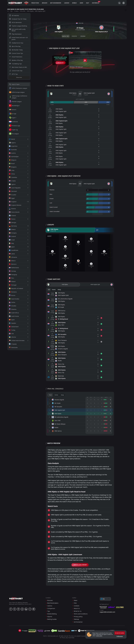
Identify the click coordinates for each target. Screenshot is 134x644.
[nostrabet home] (16, 598)
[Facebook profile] (10, 609)
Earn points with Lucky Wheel (18, 30)
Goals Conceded (54, 211)
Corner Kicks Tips (17, 71)
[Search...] (119, 2)
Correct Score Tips (17, 53)
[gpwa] (32, 630)
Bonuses (44, 3)
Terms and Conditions (81, 614)
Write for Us (77, 611)
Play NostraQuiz (17, 34)
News (81, 3)
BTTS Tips (15, 74)
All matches (15, 15)
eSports (49, 616)
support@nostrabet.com (107, 612)
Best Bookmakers (55, 3)
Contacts (76, 606)
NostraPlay (95, 3)
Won (51, 194)
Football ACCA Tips (17, 43)
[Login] (123, 3)
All (49, 289)
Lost (51, 203)
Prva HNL (22, 11)
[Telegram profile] (29, 609)
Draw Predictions (17, 57)
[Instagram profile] (22, 609)
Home (54, 289)
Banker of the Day (17, 60)
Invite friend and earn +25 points (20, 38)
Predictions (35, 3)
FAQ (75, 603)
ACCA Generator (17, 22)
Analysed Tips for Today (19, 19)
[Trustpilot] (24, 630)
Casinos (66, 3)
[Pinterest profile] (18, 609)
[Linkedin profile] (26, 609)
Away (59, 289)
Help (87, 3)
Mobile (74, 3)
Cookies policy (99, 635)
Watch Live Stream (80, 565)
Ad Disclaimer (78, 622)
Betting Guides (52, 619)
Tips (11, 11)
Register (60, 63)
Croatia (16, 11)
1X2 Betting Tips (17, 64)
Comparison (51, 608)
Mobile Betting (52, 614)
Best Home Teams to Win (19, 67)
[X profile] (14, 609)
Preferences (120, 636)
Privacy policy (78, 616)
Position (52, 190)
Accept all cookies (119, 633)
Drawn (52, 198)
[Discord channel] (33, 609)
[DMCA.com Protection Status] (54, 630)
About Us (77, 608)
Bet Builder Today (17, 50)
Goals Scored (54, 207)
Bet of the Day (16, 46)
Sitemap (76, 619)
